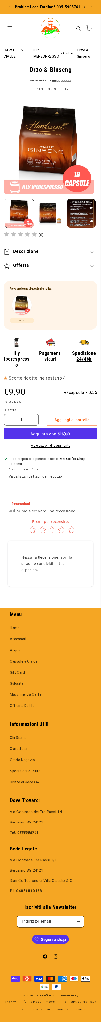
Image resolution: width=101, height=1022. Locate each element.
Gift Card (17, 672)
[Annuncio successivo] (92, 7)
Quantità (10, 410)
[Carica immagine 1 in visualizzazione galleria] (19, 213)
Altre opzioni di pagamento (50, 445)
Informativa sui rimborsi (38, 1001)
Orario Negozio (22, 760)
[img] (20, 235)
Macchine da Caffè (26, 694)
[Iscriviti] (78, 922)
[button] (9, 28)
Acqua (15, 650)
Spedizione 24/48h (84, 356)
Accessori (18, 639)
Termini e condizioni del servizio (44, 1009)
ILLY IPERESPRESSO (46, 53)
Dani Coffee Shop (47, 995)
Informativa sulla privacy (78, 1001)
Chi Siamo (18, 738)
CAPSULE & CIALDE (13, 53)
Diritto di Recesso (24, 782)
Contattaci (18, 749)
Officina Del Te (22, 706)
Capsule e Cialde (24, 661)
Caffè (68, 53)
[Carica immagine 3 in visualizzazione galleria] (81, 213)
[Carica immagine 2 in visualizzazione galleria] (50, 213)
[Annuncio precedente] (9, 7)
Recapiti (80, 1009)
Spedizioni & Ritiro (25, 771)
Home (15, 628)
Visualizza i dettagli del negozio (35, 476)
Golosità (17, 683)
